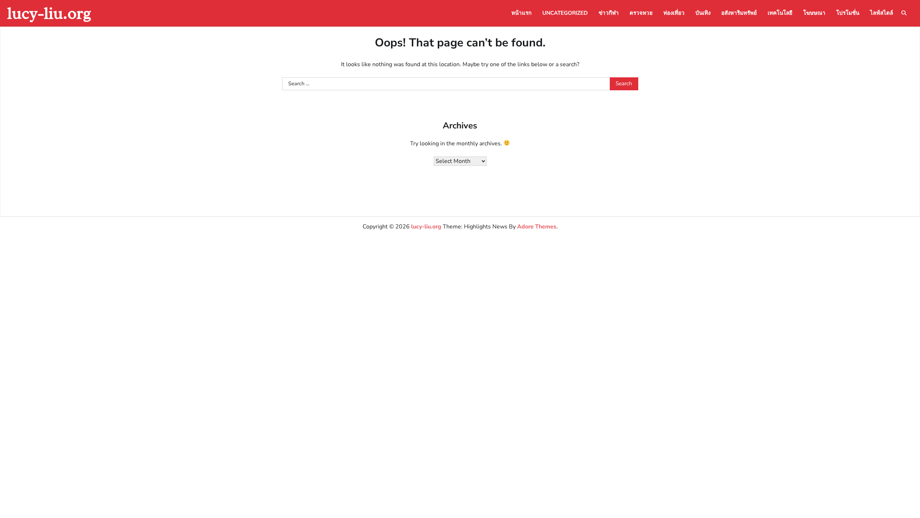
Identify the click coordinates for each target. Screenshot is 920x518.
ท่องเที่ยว (674, 13)
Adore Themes (536, 227)
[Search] (903, 13)
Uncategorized (565, 13)
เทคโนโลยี (780, 13)
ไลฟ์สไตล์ (881, 13)
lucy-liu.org (49, 13)
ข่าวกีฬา (609, 13)
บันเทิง (702, 13)
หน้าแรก (521, 13)
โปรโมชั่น (847, 13)
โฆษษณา (814, 13)
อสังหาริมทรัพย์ (739, 13)
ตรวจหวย (641, 13)
